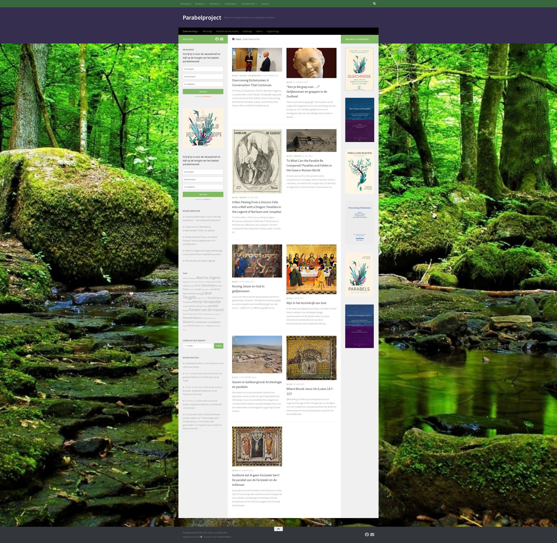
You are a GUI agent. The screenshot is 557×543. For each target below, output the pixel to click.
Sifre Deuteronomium (209, 318)
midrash (199, 306)
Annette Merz (193, 282)
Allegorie (186, 282)
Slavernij (188, 322)
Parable (185, 314)
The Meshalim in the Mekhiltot (207, 322)
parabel (213, 306)
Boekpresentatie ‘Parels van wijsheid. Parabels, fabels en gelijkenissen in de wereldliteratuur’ (200, 240)
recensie (217, 314)
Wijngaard (210, 325)
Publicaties (230, 3)
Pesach (212, 314)
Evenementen (248, 3)
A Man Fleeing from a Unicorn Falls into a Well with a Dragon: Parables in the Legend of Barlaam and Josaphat (256, 207)
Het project (185, 3)
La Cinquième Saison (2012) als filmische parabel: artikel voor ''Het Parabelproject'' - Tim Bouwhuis (201, 418)
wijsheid (217, 326)
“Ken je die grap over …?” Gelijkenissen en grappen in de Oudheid (306, 91)
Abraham (186, 278)
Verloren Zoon (193, 325)
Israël (198, 289)
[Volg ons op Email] (221, 39)
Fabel (186, 289)
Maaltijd (212, 297)
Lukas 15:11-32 (202, 298)
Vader (185, 326)
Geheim (192, 289)
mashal (185, 306)
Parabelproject (202, 17)
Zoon (184, 330)
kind (191, 293)
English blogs (273, 31)
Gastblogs (247, 31)
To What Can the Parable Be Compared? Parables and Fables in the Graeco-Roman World (309, 165)
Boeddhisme (202, 282)
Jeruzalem (205, 289)
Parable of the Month (195, 314)
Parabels (199, 3)
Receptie (188, 317)
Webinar (203, 326)
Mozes (205, 306)
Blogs (235, 75)
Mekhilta (192, 306)
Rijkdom (197, 317)
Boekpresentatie (212, 282)
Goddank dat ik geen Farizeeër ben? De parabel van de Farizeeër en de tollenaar (256, 480)
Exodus (219, 285)
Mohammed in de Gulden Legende (200, 260)
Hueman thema (225, 537)
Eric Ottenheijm (206, 285)
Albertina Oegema (208, 277)
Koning (198, 293)
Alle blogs (207, 31)
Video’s (259, 31)
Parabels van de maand (227, 31)
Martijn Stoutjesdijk (206, 301)
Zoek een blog (190, 31)
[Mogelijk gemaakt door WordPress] (201, 537)
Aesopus (193, 278)
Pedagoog (207, 314)
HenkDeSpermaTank (194, 363)
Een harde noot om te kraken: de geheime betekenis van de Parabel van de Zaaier (202, 377)
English (243, 75)
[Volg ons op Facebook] (217, 39)
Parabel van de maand (206, 309)
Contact (265, 3)
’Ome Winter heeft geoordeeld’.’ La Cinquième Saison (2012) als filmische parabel (202, 425)
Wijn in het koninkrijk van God (306, 303)
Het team (214, 3)
